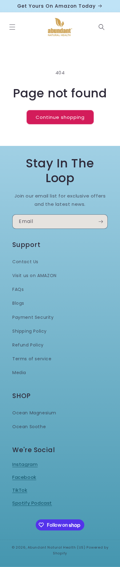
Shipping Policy (29, 331)
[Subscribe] (100, 221)
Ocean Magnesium (34, 413)
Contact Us (25, 262)
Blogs (18, 303)
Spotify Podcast (32, 503)
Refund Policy (28, 345)
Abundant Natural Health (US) (57, 547)
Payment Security (33, 317)
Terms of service (32, 359)
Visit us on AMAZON (34, 275)
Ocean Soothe (29, 427)
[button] (12, 27)
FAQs (18, 289)
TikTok (19, 490)
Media (19, 373)
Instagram (25, 464)
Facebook (24, 477)
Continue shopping (60, 117)
